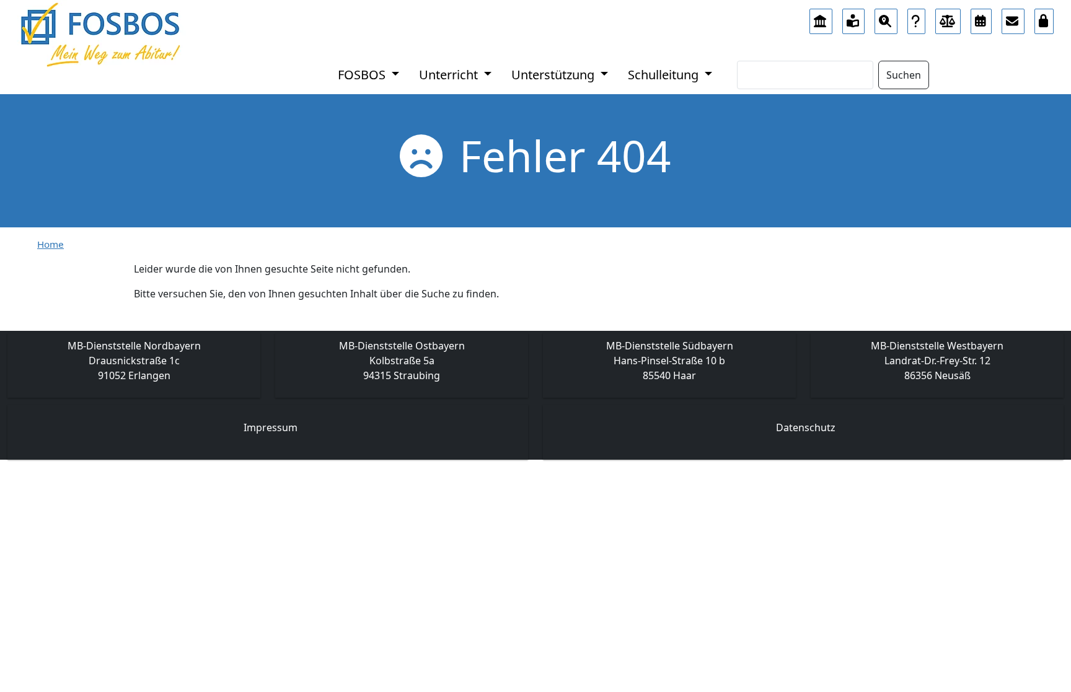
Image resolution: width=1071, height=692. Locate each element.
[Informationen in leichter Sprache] (853, 18)
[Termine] (981, 18)
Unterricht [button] (450, 74)
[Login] (1044, 18)
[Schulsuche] (886, 18)
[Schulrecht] (948, 18)
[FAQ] (916, 18)
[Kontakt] (1013, 18)
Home (50, 244)
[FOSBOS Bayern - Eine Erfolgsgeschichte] (820, 18)
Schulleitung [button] (665, 74)
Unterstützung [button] (554, 74)
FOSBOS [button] (363, 74)
